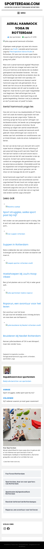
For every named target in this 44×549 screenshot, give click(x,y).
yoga (13, 359)
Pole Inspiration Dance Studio (21, 52)
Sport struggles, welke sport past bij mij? (19, 213)
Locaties (21, 354)
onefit (25, 357)
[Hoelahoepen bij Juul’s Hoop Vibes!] (19, 263)
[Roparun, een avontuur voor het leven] (19, 293)
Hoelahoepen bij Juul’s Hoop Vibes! (20, 275)
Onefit (15, 49)
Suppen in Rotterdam (15, 244)
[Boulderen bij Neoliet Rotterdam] (23, 325)
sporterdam (7, 359)
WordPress (22, 546)
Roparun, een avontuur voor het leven (22, 305)
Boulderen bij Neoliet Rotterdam (22, 335)
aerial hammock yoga (15, 357)
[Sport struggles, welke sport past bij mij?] (13, 207)
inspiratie (15, 354)
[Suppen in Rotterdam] (15, 234)
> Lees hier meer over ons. (11, 462)
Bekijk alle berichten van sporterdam (17, 381)
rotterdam (31, 357)
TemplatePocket (23, 544)
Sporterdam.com (22, 3)
